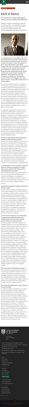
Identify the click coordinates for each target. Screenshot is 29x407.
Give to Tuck (5, 376)
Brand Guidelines (6, 392)
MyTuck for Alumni (6, 379)
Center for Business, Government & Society (12, 343)
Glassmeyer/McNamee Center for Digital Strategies (14, 344)
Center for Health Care (7, 348)
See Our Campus (6, 372)
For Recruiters (5, 389)
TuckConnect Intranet (7, 383)
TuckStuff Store (6, 381)
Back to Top (14, 400)
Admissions (4, 359)
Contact (4, 368)
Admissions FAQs (6, 364)
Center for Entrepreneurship (9, 346)
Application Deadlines (7, 362)
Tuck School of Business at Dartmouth (4, 2)
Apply (3, 357)
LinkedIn (4, 395)
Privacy (19, 404)
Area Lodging (5, 374)
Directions (4, 370)
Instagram (2, 395)
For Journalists (6, 391)
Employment (5, 387)
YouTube (7, 395)
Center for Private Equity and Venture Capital (13, 350)
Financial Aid (5, 361)
